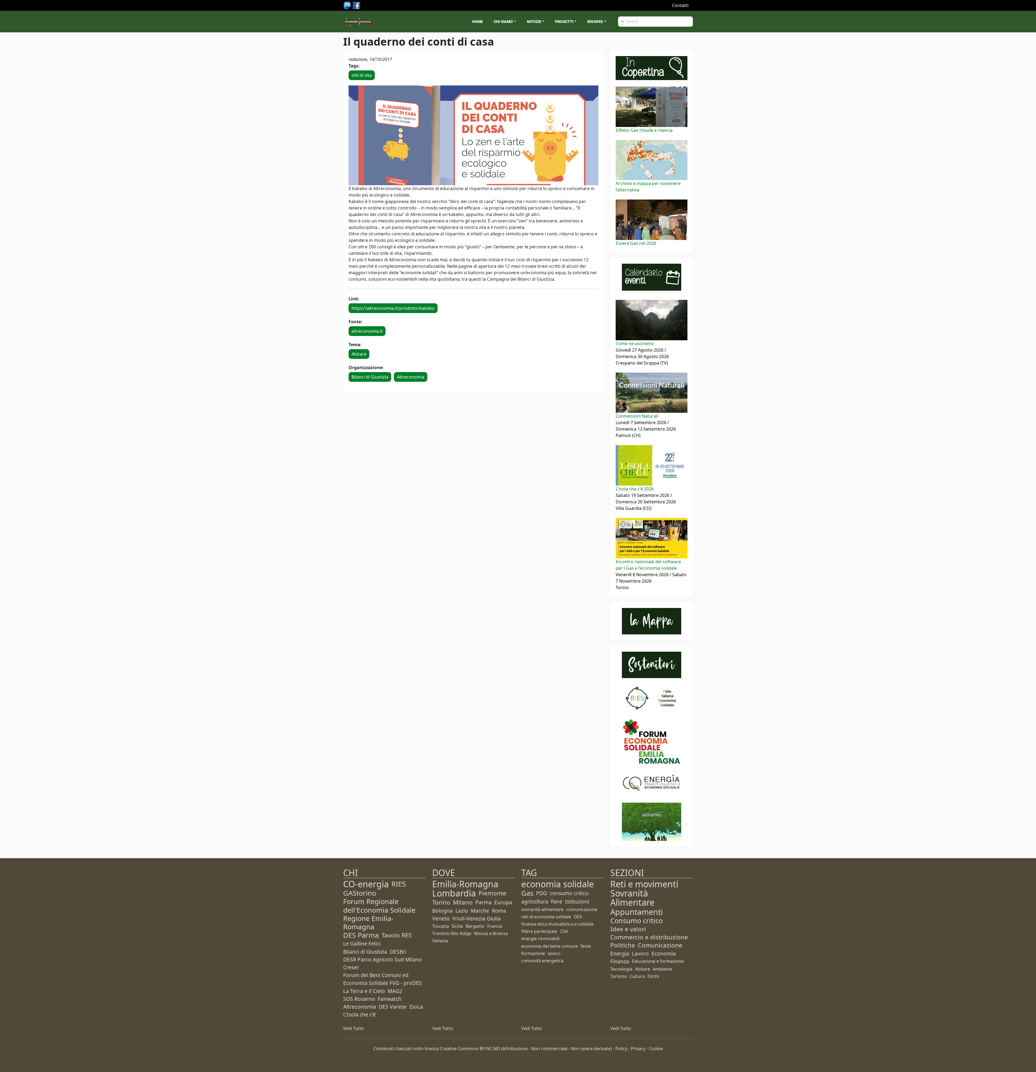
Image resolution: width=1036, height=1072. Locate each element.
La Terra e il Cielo (364, 991)
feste (586, 946)
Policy (621, 1049)
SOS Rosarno (359, 998)
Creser (351, 967)
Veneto (441, 918)
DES (578, 917)
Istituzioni (577, 901)
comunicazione (581, 909)
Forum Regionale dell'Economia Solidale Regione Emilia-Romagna (379, 914)
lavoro (554, 953)
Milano (463, 902)
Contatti (680, 5)
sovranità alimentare (542, 909)
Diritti (653, 976)
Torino (441, 902)
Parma (483, 902)
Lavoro (640, 953)
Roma (499, 910)
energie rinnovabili (540, 939)
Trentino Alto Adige (451, 933)
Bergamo (475, 926)
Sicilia (457, 926)
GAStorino (359, 893)
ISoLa (416, 1006)
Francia (494, 926)
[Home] (358, 21)
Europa (503, 902)
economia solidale (557, 884)
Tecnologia (621, 969)
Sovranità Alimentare (632, 897)
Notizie (534, 21)
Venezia (440, 941)
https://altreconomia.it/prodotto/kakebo (393, 308)
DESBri (398, 951)
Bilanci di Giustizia (370, 377)
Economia (664, 953)
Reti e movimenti (644, 884)
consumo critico (569, 893)
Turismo (618, 976)
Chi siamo (503, 21)
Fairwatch (389, 998)
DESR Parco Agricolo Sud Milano (382, 959)
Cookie (656, 1049)
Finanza (619, 961)
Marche (480, 910)
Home (477, 21)
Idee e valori (628, 929)
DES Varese (393, 1006)
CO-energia (366, 884)
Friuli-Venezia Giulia (476, 918)
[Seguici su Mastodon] (347, 5)
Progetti (564, 21)
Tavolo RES (396, 935)
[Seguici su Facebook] (356, 5)
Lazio (461, 910)
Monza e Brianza (491, 933)
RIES (398, 884)
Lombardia (454, 893)
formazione (533, 953)
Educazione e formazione (658, 961)
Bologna (442, 910)
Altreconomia (410, 377)
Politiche (622, 945)
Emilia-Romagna (465, 884)
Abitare (359, 354)
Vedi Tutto (353, 1028)
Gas (527, 893)
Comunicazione (660, 945)
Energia (619, 953)
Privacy (638, 1049)
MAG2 (395, 991)
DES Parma (361, 935)
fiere (556, 901)
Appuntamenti (636, 911)
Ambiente (662, 969)
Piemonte (492, 893)
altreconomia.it (367, 331)
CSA (564, 931)
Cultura (637, 976)
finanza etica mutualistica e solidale (557, 924)
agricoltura (534, 901)
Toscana (440, 926)
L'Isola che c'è (359, 1014)
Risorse (595, 21)
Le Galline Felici (362, 943)
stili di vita (362, 75)
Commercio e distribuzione (649, 937)
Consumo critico (636, 920)
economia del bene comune (549, 946)
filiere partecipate (539, 931)
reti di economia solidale (546, 917)
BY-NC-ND (490, 1049)
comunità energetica (542, 961)
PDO (541, 893)
